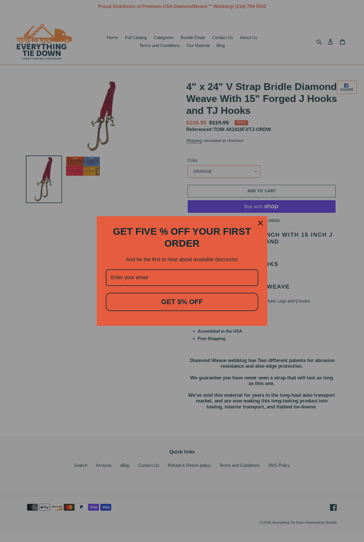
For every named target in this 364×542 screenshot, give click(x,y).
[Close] (260, 223)
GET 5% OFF (182, 302)
